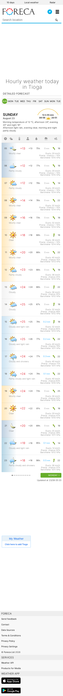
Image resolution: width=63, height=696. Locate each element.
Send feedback (8, 619)
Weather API (7, 662)
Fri (34, 101)
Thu (28, 101)
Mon (10, 101)
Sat (40, 101)
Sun (4, 101)
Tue (17, 101)
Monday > (54, 475)
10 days (10, 2)
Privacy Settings (9, 646)
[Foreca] (18, 14)
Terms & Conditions (11, 635)
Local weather (31, 2)
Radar (52, 2)
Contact (5, 624)
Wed (22, 101)
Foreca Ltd (9, 652)
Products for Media (11, 668)
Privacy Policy (8, 641)
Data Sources (8, 630)
